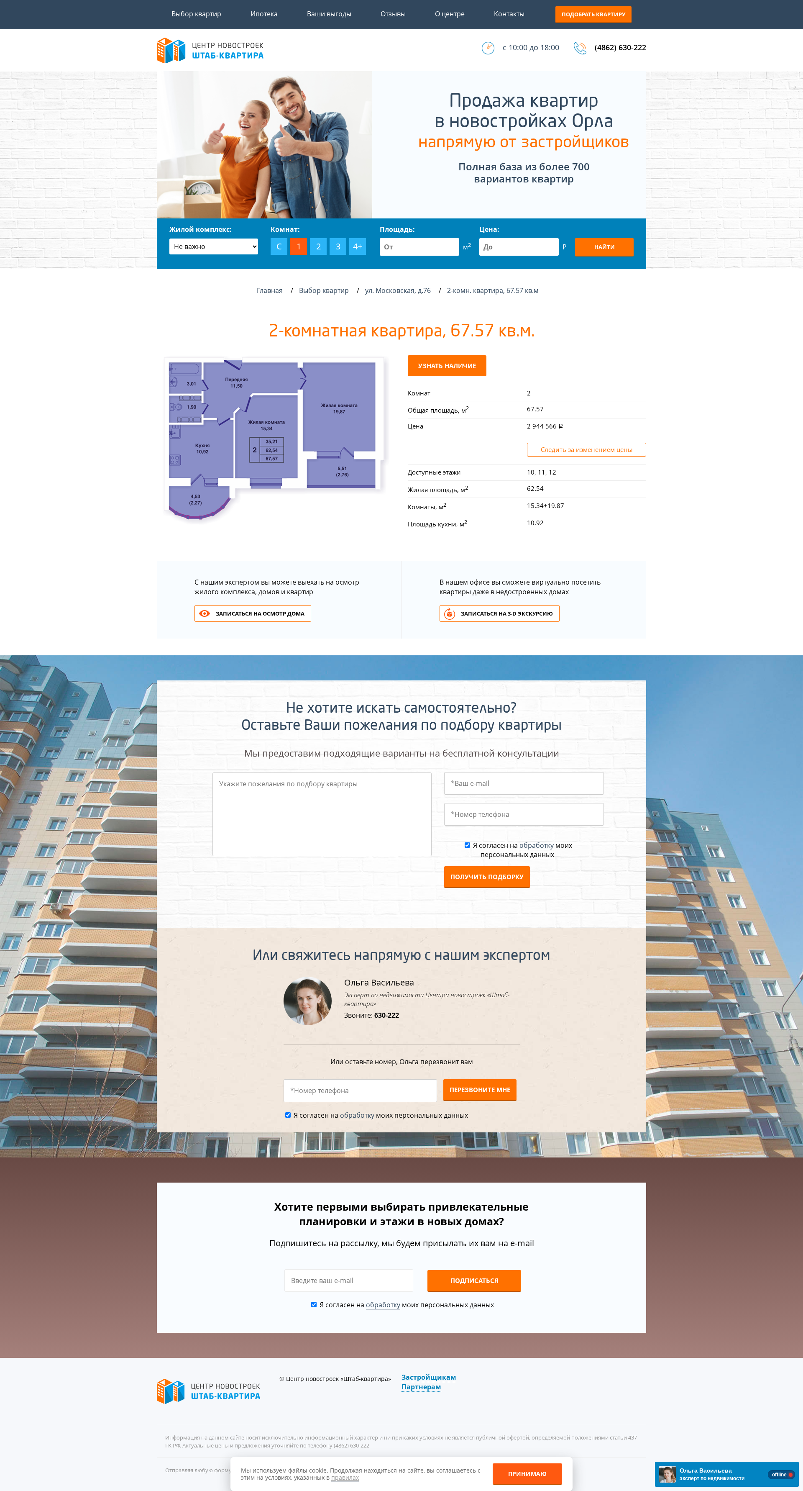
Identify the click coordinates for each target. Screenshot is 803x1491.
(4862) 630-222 (620, 47)
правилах (345, 1477)
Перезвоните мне (480, 1090)
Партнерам (421, 1386)
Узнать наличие (447, 366)
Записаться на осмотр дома (260, 613)
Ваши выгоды (329, 13)
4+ (357, 246)
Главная (270, 290)
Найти (604, 247)
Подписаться (474, 1280)
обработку (536, 845)
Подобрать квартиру (593, 14)
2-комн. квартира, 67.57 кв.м (493, 290)
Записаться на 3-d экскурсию (507, 613)
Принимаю (527, 1474)
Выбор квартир (196, 13)
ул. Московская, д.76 (398, 290)
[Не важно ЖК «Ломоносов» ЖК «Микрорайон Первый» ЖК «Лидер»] (213, 246)
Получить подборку (487, 877)
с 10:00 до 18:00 (531, 47)
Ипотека (264, 13)
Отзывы (393, 13)
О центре (450, 13)
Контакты (509, 13)
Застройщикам (429, 1377)
